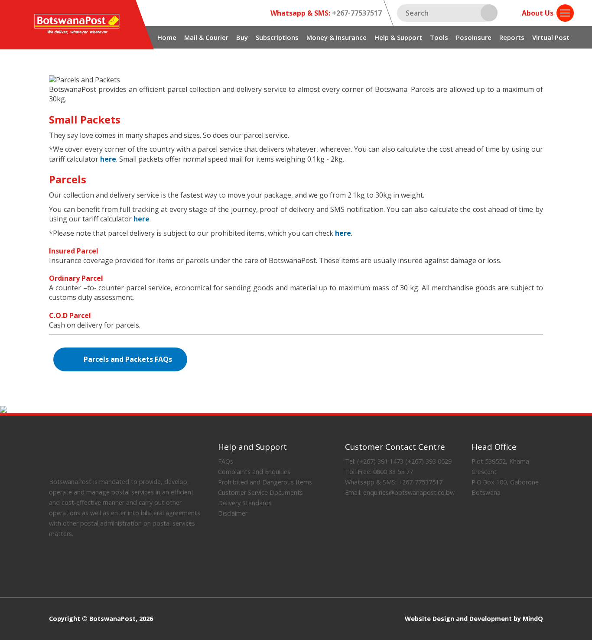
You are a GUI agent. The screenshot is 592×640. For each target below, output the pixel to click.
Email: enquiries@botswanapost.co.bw (400, 492)
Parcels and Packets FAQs (128, 359)
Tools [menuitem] (439, 37)
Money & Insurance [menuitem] (336, 37)
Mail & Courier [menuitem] (206, 37)
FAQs (225, 461)
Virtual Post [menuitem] (550, 37)
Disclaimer (232, 513)
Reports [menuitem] (511, 37)
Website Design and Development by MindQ (474, 619)
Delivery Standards (245, 503)
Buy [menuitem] (242, 37)
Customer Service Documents (260, 492)
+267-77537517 (356, 13)
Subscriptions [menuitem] (277, 37)
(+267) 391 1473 (379, 461)
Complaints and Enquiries (254, 472)
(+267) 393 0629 (428, 461)
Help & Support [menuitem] (398, 37)
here (108, 159)
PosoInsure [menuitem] (473, 37)
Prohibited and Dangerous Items (265, 482)
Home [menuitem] (166, 37)
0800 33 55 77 (392, 472)
